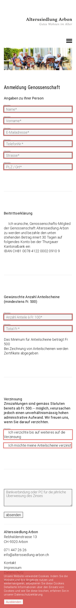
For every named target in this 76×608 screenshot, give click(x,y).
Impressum (13, 568)
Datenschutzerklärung (28, 594)
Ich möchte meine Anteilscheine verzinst (39, 445)
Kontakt (10, 563)
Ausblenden (13, 602)
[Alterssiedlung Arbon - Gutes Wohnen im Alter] (49, 21)
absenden (13, 515)
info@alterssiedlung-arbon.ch (26, 555)
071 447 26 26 (15, 550)
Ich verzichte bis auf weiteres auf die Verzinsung (34, 434)
